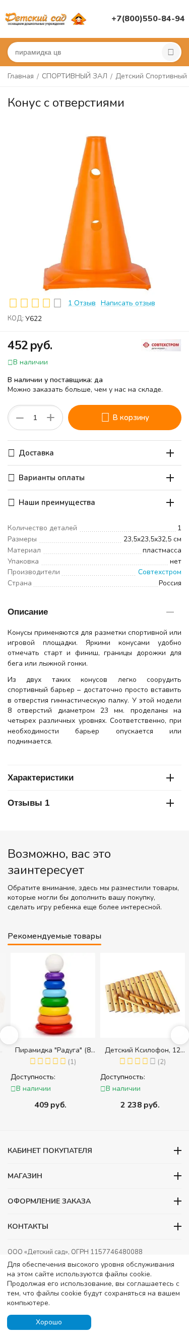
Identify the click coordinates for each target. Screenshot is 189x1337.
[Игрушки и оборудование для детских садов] (47, 18)
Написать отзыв (128, 303)
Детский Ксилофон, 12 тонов (139, 1050)
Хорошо (49, 1322)
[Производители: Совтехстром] (161, 344)
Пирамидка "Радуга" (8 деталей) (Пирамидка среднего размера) (50, 1050)
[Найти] (171, 52)
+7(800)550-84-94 (148, 18)
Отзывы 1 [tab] (28, 803)
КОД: (16, 318)
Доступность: (30, 1077)
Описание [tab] (28, 612)
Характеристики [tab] (41, 777)
